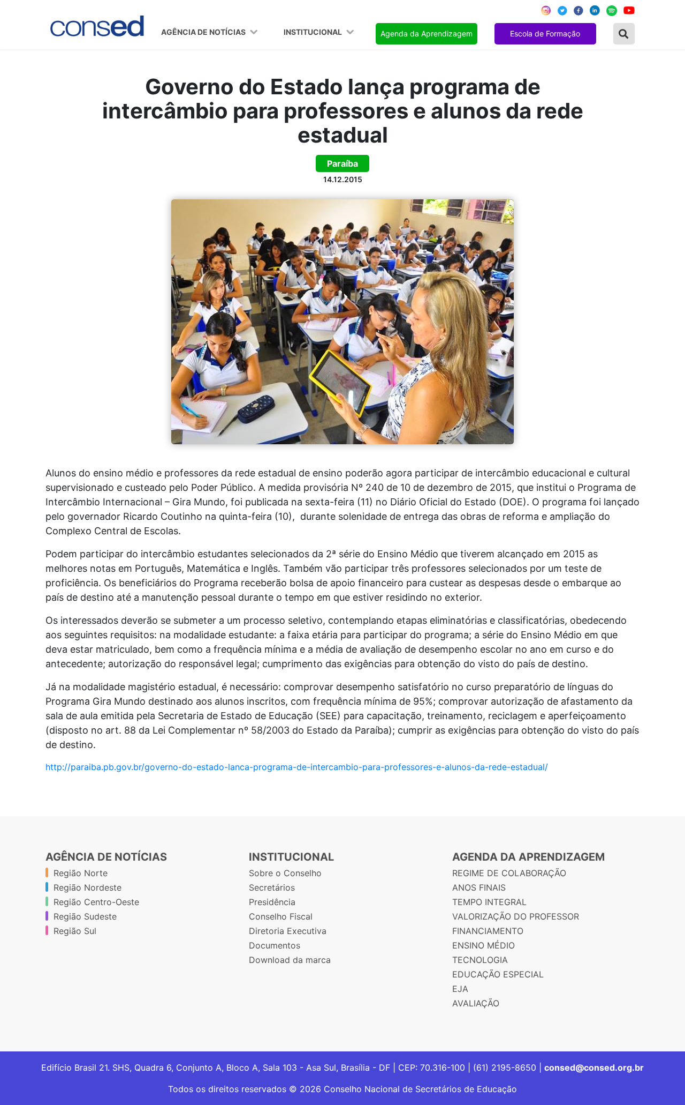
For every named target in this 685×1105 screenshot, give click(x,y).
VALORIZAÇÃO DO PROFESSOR (515, 916)
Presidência (272, 902)
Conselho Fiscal (281, 916)
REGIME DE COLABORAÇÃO (509, 873)
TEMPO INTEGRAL (489, 902)
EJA (460, 988)
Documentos (274, 945)
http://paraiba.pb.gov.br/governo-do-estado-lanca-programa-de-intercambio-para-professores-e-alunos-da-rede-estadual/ (296, 766)
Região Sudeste (85, 916)
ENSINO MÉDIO (483, 945)
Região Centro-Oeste (96, 902)
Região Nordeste (87, 887)
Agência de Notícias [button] (204, 32)
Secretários (272, 887)
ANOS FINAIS (479, 887)
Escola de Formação (545, 33)
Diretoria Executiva (287, 930)
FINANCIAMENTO (487, 930)
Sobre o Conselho (285, 873)
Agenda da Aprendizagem (426, 33)
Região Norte (81, 873)
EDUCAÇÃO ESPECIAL (498, 974)
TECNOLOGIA (480, 959)
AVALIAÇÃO (475, 1003)
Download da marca (290, 959)
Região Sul (75, 930)
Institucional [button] (314, 32)
